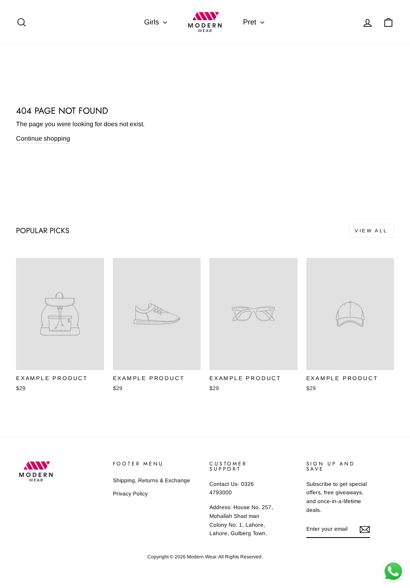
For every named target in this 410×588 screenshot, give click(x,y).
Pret (250, 22)
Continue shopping (43, 138)
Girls (152, 22)
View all (371, 231)
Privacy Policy (130, 494)
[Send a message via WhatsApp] (393, 571)
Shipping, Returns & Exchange (151, 480)
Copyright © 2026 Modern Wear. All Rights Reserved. (205, 557)
